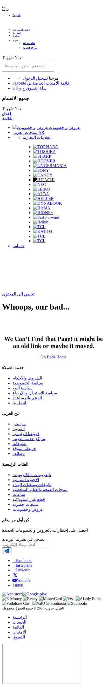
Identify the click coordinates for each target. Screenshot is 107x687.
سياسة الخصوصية (27, 383)
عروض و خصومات (65, 127)
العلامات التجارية (37, 137)
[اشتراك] (6, 550)
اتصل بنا (17, 32)
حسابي (18, 246)
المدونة (16, 35)
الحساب (19, 622)
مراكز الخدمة (30, 47)
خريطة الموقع (24, 448)
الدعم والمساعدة (21, 29)
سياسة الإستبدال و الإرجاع (34, 393)
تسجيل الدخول (35, 78)
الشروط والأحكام (27, 378)
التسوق (18, 637)
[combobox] (28, 66)
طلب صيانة (29, 43)
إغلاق (6, 113)
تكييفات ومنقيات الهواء (31, 484)
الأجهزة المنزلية (25, 479)
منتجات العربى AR (28, 132)
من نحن (19, 424)
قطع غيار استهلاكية (28, 499)
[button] (58, 40)
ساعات (18, 494)
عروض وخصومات (27, 509)
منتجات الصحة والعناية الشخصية (40, 489)
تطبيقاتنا (19, 443)
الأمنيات (19, 632)
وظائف (18, 453)
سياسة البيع (22, 388)
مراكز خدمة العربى (28, 438)
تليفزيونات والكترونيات (31, 474)
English (16, 15)
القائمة (8, 118)
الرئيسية (19, 617)
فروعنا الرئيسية (25, 433)
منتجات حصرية (25, 504)
